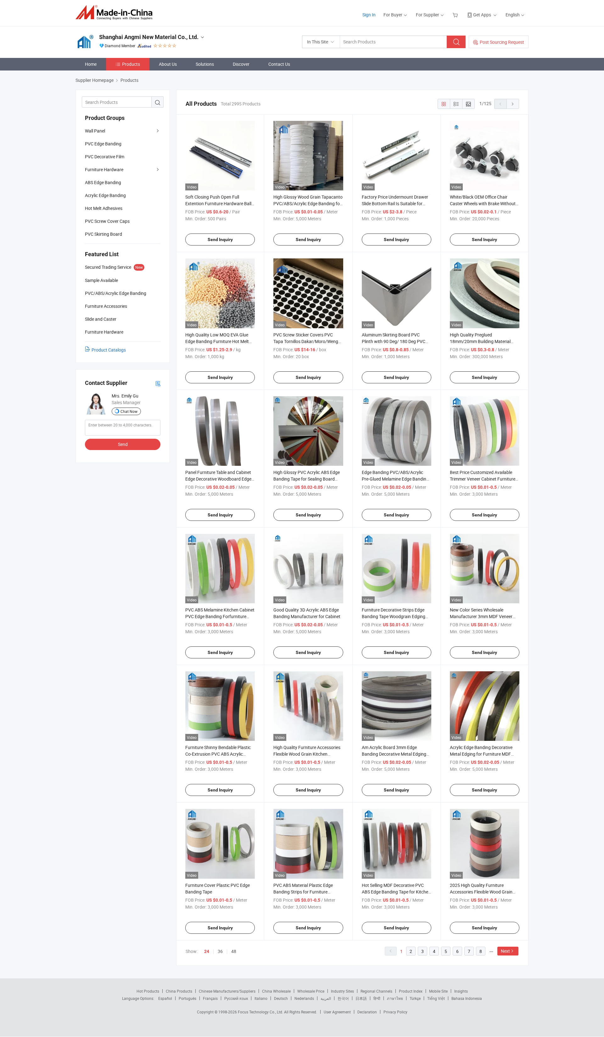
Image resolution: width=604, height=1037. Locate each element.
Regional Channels (376, 991)
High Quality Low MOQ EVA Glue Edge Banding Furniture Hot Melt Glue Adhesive (217, 341)
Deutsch (281, 998)
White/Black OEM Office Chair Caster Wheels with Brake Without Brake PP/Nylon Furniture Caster (483, 203)
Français (210, 998)
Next (505, 951)
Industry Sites (342, 991)
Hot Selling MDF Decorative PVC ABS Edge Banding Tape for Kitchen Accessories (396, 891)
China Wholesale (276, 991)
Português (187, 998)
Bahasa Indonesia (466, 998)
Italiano (260, 998)
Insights (461, 991)
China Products (179, 991)
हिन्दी (376, 998)
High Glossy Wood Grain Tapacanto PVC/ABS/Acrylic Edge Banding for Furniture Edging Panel (308, 203)
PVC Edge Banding (103, 144)
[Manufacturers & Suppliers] (116, 12)
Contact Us (279, 64)
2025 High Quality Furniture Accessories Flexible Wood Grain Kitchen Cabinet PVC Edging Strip (482, 891)
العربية (326, 998)
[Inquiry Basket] (456, 15)
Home (91, 64)
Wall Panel (95, 131)
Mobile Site (438, 991)
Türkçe (415, 998)
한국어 (343, 998)
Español (165, 998)
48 (233, 951)
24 (206, 951)
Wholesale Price (310, 991)
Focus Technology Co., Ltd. (261, 1011)
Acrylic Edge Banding (105, 195)
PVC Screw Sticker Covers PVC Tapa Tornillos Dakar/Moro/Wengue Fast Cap (308, 341)
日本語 (361, 998)
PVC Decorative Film (104, 157)
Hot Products (148, 991)
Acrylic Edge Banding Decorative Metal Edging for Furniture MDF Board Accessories (481, 754)
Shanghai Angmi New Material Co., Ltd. (149, 37)
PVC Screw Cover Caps (107, 221)
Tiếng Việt (436, 998)
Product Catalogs (109, 350)
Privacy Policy (395, 1011)
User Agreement (337, 1011)
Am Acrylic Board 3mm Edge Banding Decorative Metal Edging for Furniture (394, 754)
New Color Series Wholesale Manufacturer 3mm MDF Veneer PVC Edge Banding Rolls (481, 616)
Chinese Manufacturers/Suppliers (227, 991)
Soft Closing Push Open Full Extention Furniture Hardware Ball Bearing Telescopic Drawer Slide (218, 203)
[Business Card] (157, 383)
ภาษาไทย (395, 998)
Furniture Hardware (104, 169)
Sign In (369, 15)
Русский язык (236, 998)
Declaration (367, 1011)
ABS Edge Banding (103, 182)
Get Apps (482, 15)
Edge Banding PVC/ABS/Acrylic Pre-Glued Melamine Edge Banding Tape (395, 478)
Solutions (205, 64)
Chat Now (128, 411)
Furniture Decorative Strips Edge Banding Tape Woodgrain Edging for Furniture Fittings (393, 616)
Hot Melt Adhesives (103, 208)
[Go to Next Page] (513, 104)
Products (131, 64)
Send (123, 444)
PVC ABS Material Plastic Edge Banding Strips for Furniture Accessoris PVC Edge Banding (303, 891)
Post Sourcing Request (502, 42)
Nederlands (304, 998)
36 (220, 951)
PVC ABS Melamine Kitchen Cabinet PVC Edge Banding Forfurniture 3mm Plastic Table (219, 616)
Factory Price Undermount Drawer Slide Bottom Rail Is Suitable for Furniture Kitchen (395, 203)
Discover (241, 64)
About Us (168, 64)
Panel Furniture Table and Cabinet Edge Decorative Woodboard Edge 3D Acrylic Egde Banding (218, 478)
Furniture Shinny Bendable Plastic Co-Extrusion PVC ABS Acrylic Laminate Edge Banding (218, 754)
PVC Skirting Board (103, 234)
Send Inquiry (220, 239)
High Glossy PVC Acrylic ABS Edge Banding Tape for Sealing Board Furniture (306, 478)
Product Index (410, 991)
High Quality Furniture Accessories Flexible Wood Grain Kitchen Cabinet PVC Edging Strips (306, 754)
